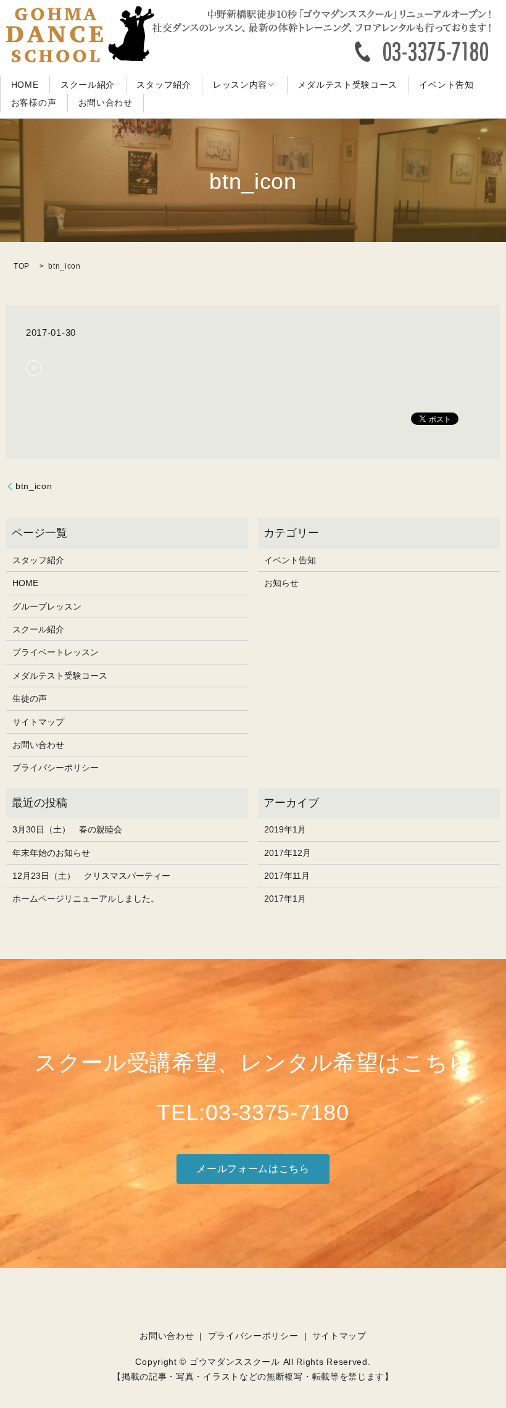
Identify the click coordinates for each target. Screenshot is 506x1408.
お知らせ (281, 583)
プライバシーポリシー (55, 768)
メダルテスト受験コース (347, 85)
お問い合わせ (105, 103)
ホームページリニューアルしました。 (85, 898)
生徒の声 (29, 698)
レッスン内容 (240, 85)
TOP (22, 266)
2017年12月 (287, 853)
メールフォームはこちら (253, 1168)
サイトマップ (38, 722)
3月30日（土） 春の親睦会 (67, 829)
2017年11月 (287, 876)
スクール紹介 (87, 85)
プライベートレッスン (55, 652)
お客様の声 (34, 103)
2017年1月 (285, 898)
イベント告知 (446, 85)
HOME (25, 85)
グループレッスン (46, 606)
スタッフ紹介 (163, 85)
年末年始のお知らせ (51, 853)
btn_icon (33, 486)
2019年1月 (285, 829)
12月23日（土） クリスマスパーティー (91, 876)
